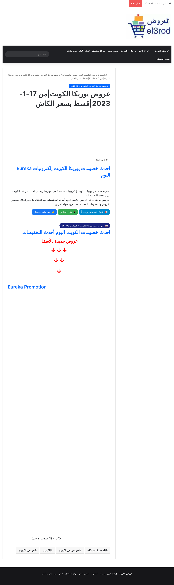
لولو (81, 50)
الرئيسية (104, 74)
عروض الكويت (162, 50)
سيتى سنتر (112, 50)
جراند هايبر (144, 50)
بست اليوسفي (163, 58)
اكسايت (124, 50)
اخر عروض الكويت (69, 550)
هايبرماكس (71, 50)
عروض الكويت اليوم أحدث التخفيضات (80, 74)
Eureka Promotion (27, 287)
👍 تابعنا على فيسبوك (44, 212)
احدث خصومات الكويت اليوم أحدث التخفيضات (66, 232)
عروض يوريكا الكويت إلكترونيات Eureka (41, 74)
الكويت (47, 550)
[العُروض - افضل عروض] (148, 26)
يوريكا (133, 50)
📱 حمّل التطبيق (68, 212)
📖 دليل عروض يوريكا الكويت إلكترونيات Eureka (85, 225)
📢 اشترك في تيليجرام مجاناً (94, 212)
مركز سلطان (98, 50)
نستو (87, 50)
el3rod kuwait (97, 550)
